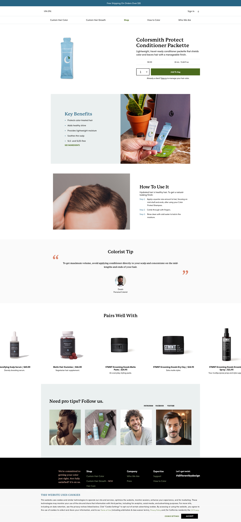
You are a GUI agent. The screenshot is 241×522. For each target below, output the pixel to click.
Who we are (184, 20)
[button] (46, 11)
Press (129, 481)
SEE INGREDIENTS (79, 145)
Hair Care (91, 486)
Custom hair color (59, 20)
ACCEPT (189, 516)
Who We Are (133, 476)
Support (157, 476)
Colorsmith (120, 11)
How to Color (153, 20)
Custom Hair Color (95, 476)
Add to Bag (175, 72)
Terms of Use (106, 510)
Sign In (191, 11)
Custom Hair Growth (96, 20)
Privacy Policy (155, 510)
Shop (126, 20)
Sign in (164, 78)
